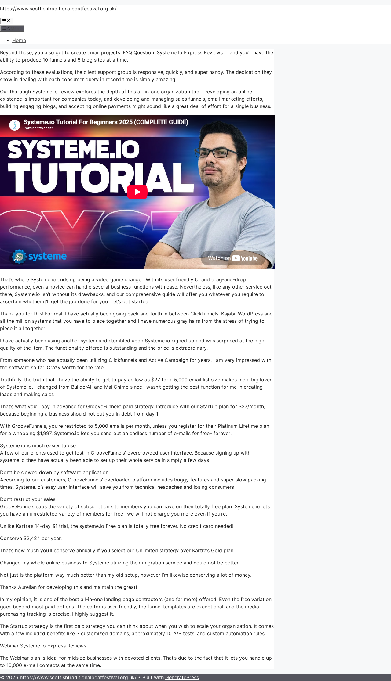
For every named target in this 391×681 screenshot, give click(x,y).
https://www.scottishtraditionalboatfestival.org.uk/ (58, 8)
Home (19, 40)
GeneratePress (182, 677)
